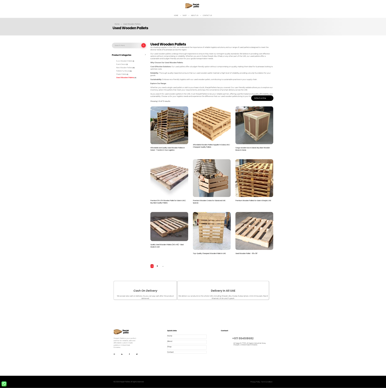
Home (117, 24)
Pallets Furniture (122, 71)
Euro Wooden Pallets (124, 61)
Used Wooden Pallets (125, 78)
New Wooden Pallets (124, 68)
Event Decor (121, 64)
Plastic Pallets (121, 74)
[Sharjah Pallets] (193, 5)
